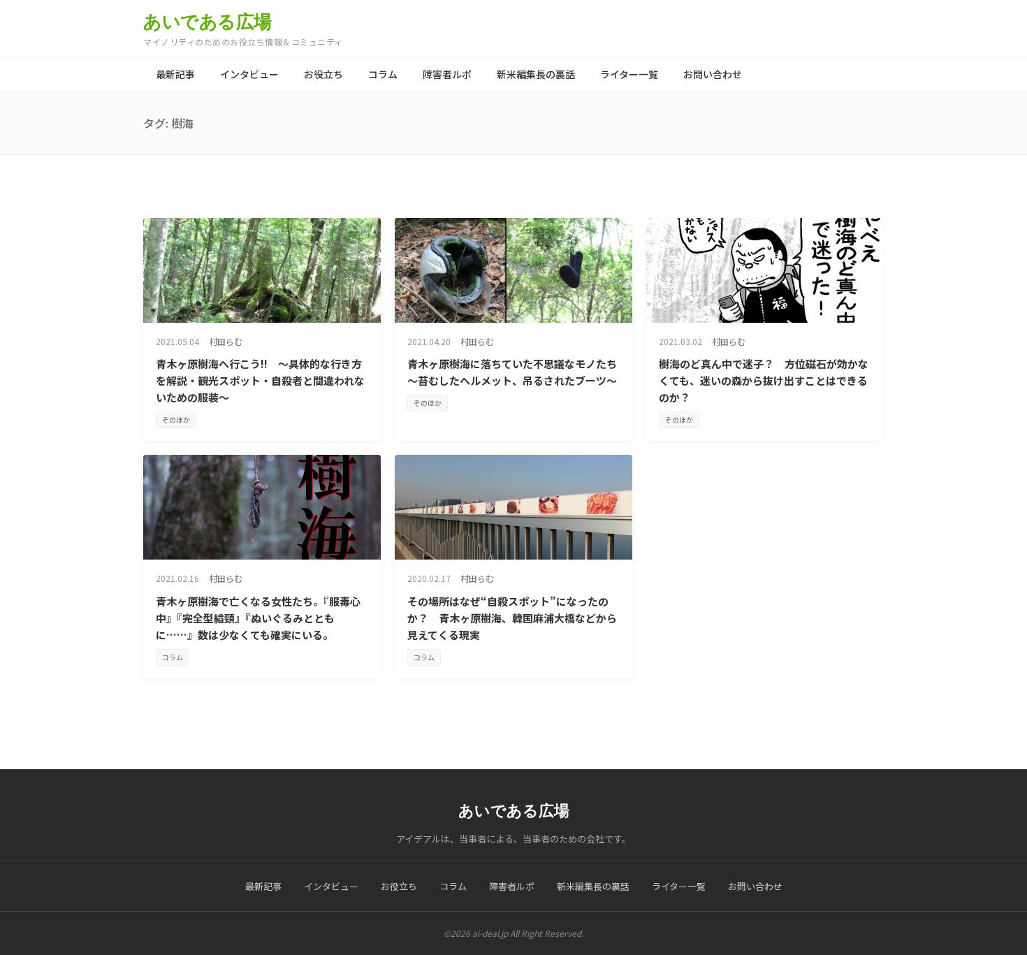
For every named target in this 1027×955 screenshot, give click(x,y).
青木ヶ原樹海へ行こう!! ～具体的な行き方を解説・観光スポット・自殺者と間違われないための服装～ (260, 380)
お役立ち (323, 74)
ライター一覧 (629, 74)
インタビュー (249, 74)
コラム (383, 74)
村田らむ (225, 341)
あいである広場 (207, 21)
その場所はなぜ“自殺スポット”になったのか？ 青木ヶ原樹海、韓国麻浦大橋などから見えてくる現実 (512, 618)
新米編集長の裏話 (536, 74)
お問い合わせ (712, 74)
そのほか (176, 419)
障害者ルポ (447, 74)
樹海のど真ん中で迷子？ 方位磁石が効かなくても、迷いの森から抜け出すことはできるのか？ (763, 380)
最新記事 (175, 74)
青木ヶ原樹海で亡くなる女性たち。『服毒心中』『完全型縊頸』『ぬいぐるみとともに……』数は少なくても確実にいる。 (258, 618)
